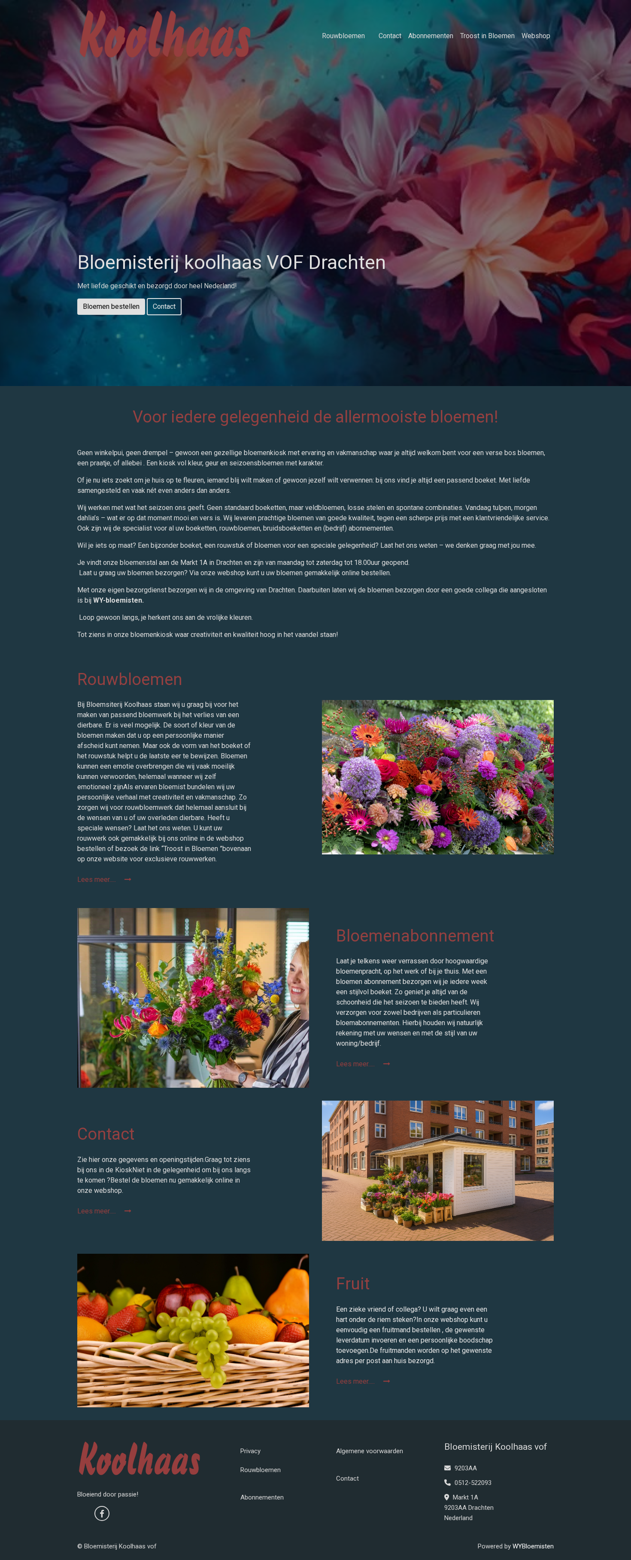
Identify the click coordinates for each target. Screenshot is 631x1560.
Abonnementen (430, 36)
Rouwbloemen (343, 36)
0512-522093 (472, 1483)
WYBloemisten (533, 1546)
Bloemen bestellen (111, 306)
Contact (390, 36)
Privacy (250, 1451)
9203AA (465, 1468)
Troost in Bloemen (487, 36)
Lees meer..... (97, 879)
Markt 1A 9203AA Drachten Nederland (469, 1508)
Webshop (536, 36)
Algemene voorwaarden (369, 1451)
